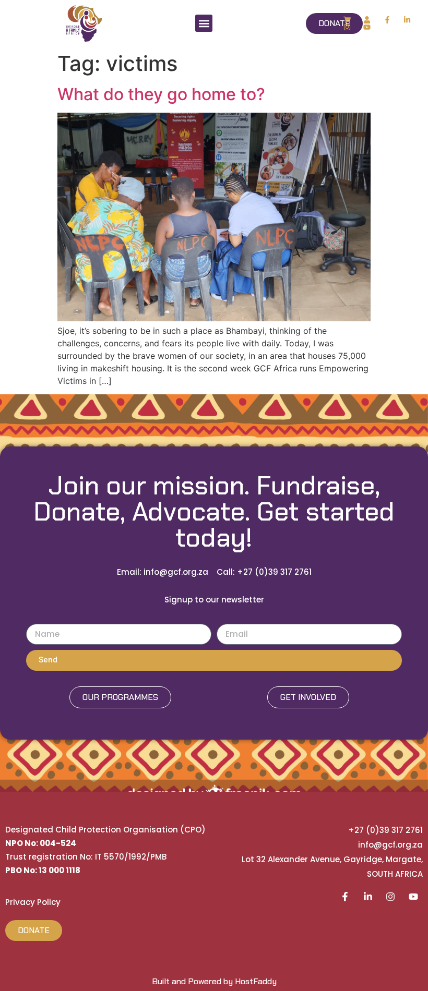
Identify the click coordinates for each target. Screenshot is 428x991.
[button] (203, 23)
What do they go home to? (161, 94)
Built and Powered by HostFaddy (214, 981)
